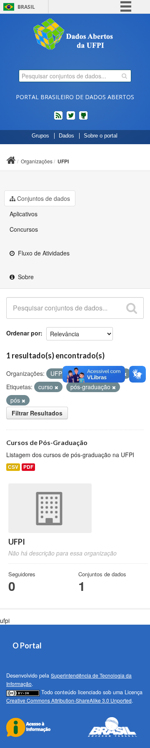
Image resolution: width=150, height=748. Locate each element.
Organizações (36, 161)
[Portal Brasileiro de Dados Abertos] (75, 35)
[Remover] (56, 387)
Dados (66, 136)
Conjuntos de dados (43, 198)
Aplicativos (24, 214)
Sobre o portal (101, 136)
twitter (71, 118)
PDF (28, 466)
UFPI (63, 161)
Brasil (26, 6)
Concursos (24, 229)
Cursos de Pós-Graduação (47, 442)
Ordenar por (23, 333)
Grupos (40, 136)
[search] (124, 76)
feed (58, 118)
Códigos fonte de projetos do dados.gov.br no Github (83, 118)
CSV (13, 466)
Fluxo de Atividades (43, 253)
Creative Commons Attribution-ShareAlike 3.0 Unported (69, 700)
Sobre (25, 277)
